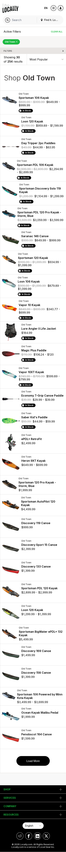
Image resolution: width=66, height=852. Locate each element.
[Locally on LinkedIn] (37, 836)
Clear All (56, 31)
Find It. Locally (52, 19)
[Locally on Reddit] (19, 836)
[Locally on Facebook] (28, 836)
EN (46, 7)
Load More (33, 761)
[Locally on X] (46, 836)
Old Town (10, 41)
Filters (8, 51)
